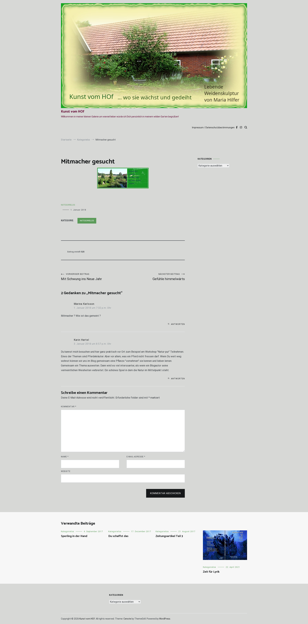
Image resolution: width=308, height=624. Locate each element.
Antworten (178, 324)
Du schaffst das (118, 536)
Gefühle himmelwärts (169, 277)
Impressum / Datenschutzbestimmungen (213, 127)
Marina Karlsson (84, 303)
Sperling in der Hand (74, 536)
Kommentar (68, 406)
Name (64, 457)
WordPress (164, 618)
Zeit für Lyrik (211, 571)
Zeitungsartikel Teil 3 (169, 536)
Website (65, 471)
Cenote (127, 618)
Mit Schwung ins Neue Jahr (81, 277)
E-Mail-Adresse (136, 457)
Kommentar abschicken (165, 493)
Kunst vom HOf (72, 111)
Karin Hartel (81, 339)
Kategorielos (68, 205)
